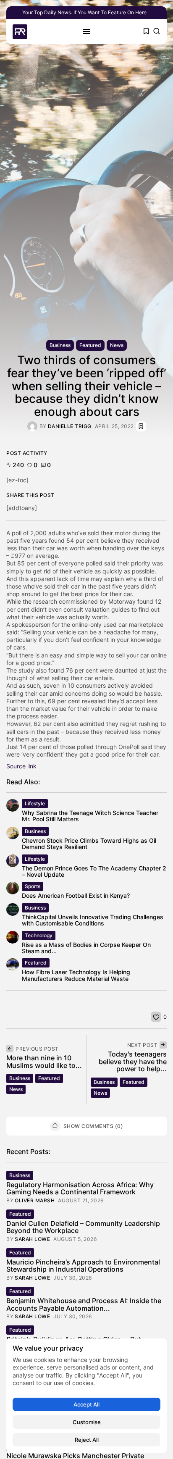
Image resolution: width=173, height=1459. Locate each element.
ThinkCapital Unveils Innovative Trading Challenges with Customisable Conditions (92, 920)
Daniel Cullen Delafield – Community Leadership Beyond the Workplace (83, 1227)
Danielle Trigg (70, 426)
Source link (21, 766)
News (116, 345)
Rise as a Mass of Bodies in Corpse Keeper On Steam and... (86, 947)
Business (60, 345)
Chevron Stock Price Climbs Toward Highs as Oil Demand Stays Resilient (89, 843)
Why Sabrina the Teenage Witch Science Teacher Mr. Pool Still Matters (90, 816)
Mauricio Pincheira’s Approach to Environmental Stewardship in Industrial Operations (83, 1266)
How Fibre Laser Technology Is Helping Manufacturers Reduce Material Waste (76, 975)
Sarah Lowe (32, 1239)
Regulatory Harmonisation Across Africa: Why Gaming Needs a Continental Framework (80, 1188)
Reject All (87, 1439)
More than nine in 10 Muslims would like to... (44, 1062)
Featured (90, 345)
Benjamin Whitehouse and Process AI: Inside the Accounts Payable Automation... (83, 1304)
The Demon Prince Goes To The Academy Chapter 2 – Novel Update (94, 871)
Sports (32, 886)
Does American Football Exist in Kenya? (76, 895)
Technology (38, 935)
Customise (87, 1422)
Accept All (86, 1404)
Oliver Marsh (35, 1200)
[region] (86, 1395)
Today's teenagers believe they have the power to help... (133, 1061)
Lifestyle (35, 803)
